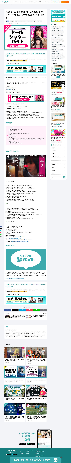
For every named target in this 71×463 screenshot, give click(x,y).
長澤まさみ (39, 21)
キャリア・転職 (54, 35)
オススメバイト (59, 33)
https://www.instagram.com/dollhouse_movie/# (21, 239)
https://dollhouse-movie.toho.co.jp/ (18, 236)
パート (53, 40)
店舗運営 (53, 51)
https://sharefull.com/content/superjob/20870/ (15, 278)
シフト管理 (59, 37)
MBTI (60, 26)
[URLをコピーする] (43, 310)
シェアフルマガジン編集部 (11, 329)
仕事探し (53, 161)
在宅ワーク (60, 46)
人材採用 (53, 42)
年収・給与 (62, 49)
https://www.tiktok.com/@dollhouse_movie (19, 241)
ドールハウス (29, 21)
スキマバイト (23, 21)
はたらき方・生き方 (55, 30)
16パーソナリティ (55, 26)
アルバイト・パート (60, 32)
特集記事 (53, 55)
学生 (64, 46)
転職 (53, 60)
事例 (63, 40)
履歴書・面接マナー (55, 49)
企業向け (57, 42)
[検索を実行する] (64, 177)
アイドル (61, 30)
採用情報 (27, 453)
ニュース (53, 153)
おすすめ (53, 28)
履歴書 (57, 48)
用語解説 (57, 55)
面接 (55, 60)
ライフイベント (58, 40)
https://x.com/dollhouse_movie (15, 238)
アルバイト (12, 21)
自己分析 (53, 56)
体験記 (53, 167)
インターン (54, 33)
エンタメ (53, 147)
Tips (63, 26)
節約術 (62, 55)
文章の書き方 (54, 53)
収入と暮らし (54, 46)
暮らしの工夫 (60, 53)
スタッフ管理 (60, 39)
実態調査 (53, 48)
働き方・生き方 (54, 44)
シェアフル (17, 21)
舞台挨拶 (57, 56)
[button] (7, 310)
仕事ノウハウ (54, 159)
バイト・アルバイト (55, 156)
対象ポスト (8, 89)
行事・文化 (63, 56)
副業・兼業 (60, 44)
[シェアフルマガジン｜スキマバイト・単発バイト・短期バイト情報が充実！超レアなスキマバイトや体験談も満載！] (5, 2)
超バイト (7, 21)
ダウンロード (17, 90)
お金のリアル (58, 28)
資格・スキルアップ (55, 58)
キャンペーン (61, 35)
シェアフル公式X (9, 88)
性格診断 (57, 51)
